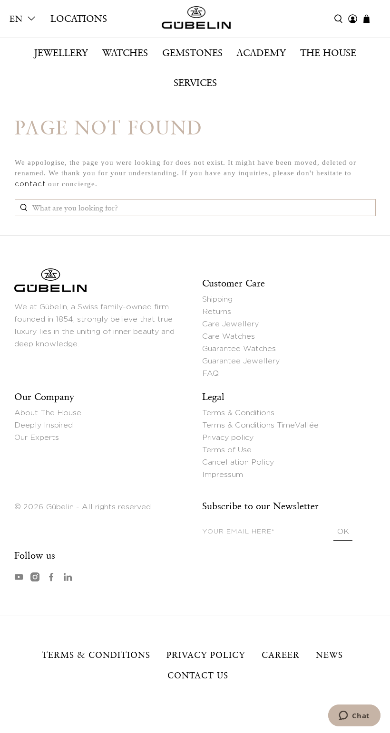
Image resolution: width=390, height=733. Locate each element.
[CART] (371, 18)
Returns (216, 311)
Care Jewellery (230, 324)
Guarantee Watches (239, 348)
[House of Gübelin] (195, 20)
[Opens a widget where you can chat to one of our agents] (354, 716)
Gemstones (192, 52)
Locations (78, 18)
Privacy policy (228, 437)
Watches (125, 52)
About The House (47, 413)
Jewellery (61, 52)
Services (195, 82)
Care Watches (228, 336)
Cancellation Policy (238, 462)
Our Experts (36, 437)
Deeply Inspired (43, 425)
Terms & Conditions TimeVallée (260, 425)
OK (343, 531)
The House (328, 52)
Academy (261, 52)
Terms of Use (227, 450)
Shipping (217, 299)
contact (30, 184)
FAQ (210, 373)
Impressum (222, 474)
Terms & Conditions (238, 413)
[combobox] (195, 207)
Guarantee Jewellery (241, 361)
